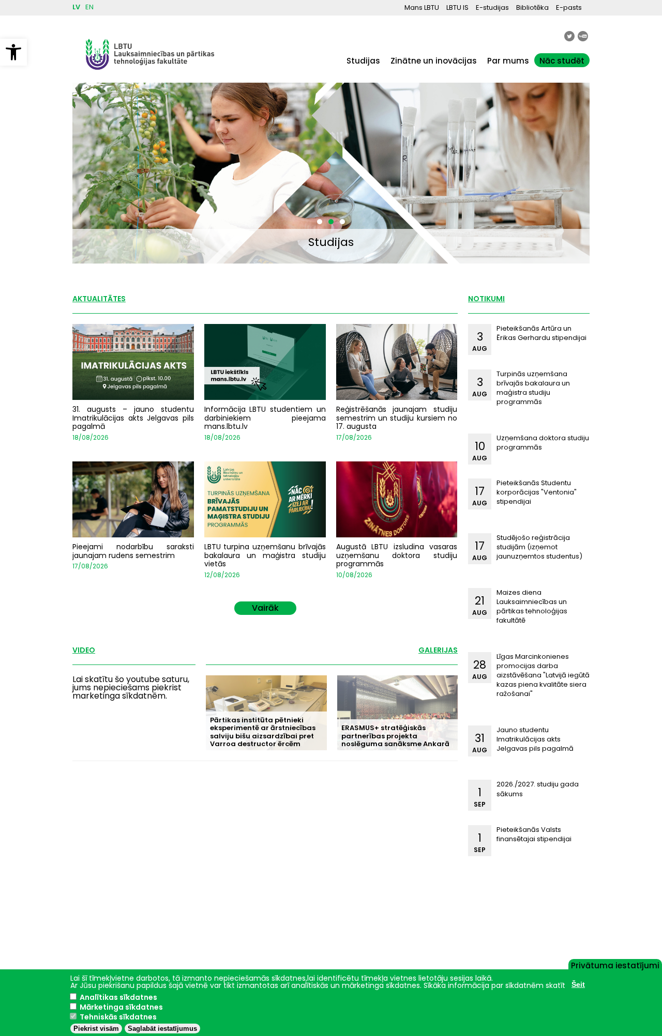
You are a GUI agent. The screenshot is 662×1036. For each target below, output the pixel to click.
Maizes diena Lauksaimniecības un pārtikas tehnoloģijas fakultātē (531, 606)
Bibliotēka (532, 7)
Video (83, 650)
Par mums (508, 60)
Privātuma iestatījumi (615, 964)
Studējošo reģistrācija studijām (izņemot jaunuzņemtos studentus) (539, 547)
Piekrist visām (96, 1028)
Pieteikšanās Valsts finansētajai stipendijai (533, 834)
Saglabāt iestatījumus (162, 1028)
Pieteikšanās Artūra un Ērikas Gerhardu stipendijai (541, 333)
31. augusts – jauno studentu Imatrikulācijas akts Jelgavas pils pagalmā (133, 418)
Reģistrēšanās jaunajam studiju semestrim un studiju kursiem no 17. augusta (397, 418)
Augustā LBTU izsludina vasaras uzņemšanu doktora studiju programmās (397, 555)
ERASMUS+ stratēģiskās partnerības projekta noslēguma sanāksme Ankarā (395, 736)
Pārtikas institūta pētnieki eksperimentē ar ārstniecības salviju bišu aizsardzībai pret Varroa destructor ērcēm (262, 732)
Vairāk (265, 608)
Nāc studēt (561, 60)
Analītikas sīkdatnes (118, 997)
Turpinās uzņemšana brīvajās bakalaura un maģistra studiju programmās (533, 388)
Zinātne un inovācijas (433, 60)
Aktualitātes (99, 298)
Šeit (578, 984)
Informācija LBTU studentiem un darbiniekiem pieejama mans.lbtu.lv (265, 418)
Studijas (363, 60)
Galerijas (438, 650)
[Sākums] (150, 75)
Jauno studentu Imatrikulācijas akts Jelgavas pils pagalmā (535, 739)
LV (76, 7)
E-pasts (569, 7)
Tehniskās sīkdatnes (118, 1017)
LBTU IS (457, 7)
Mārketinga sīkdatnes (121, 1007)
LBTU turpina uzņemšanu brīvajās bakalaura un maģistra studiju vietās (265, 555)
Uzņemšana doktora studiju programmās (542, 442)
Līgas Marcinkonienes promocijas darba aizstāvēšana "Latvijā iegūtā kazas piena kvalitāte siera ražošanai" (543, 675)
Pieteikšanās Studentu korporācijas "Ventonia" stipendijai (536, 492)
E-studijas (492, 7)
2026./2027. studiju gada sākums (537, 788)
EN (89, 7)
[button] (13, 52)
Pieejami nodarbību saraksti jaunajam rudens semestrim (133, 551)
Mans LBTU (421, 7)
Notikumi (486, 298)
